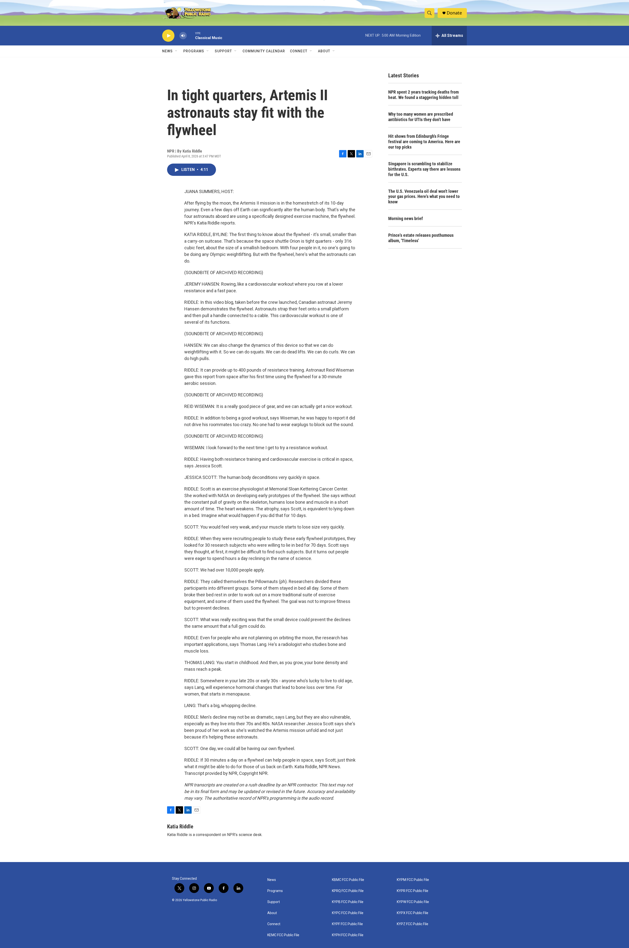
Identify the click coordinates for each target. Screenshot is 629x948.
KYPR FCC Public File (412, 891)
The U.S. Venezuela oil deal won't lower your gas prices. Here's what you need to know (424, 197)
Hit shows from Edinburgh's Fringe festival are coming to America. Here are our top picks (424, 142)
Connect (298, 51)
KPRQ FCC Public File (348, 891)
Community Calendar (264, 51)
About (272, 913)
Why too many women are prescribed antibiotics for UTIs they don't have (420, 117)
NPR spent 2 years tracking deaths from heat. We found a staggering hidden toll (423, 94)
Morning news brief (405, 218)
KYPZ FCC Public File (412, 924)
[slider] (191, 35)
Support (223, 51)
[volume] (183, 35)
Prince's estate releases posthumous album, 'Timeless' (421, 238)
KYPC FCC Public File (347, 913)
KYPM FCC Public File (413, 880)
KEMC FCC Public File (283, 935)
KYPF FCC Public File (347, 924)
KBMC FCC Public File (348, 880)
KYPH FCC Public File (347, 935)
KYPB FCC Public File (347, 902)
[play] (168, 36)
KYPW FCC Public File (413, 902)
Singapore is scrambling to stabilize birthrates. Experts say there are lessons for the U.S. (424, 169)
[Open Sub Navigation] (176, 51)
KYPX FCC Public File (412, 913)
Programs (193, 51)
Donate (454, 12)
